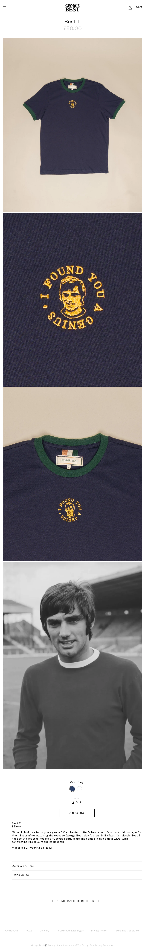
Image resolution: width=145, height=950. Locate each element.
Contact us (11, 931)
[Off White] (79, 788)
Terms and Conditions (127, 931)
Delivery (44, 931)
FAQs (29, 931)
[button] (4, 8)
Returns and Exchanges (70, 931)
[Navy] (72, 788)
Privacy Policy (98, 931)
